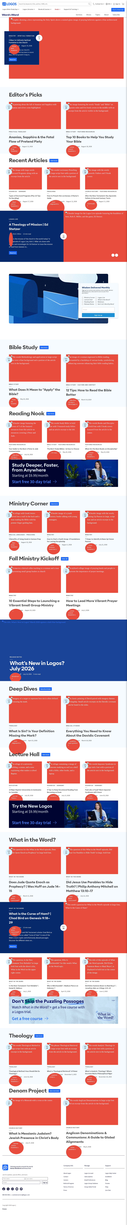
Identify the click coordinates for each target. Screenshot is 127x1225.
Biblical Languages (17, 535)
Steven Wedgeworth (57, 201)
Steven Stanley (94, 452)
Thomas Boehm (18, 1143)
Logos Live (13, 219)
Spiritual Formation (26, 36)
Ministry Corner (89, 297)
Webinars (101, 302)
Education (13, 785)
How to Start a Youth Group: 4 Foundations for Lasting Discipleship (63, 540)
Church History (91, 191)
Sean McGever (55, 545)
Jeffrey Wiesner (18, 610)
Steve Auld (16, 46)
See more (54, 161)
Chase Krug (16, 146)
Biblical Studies (73, 726)
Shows (88, 15)
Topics (97, 15)
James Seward (74, 146)
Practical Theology (17, 132)
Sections (79, 15)
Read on (13, 60)
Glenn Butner (17, 1077)
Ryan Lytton (17, 201)
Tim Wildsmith (56, 452)
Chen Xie (15, 399)
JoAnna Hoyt (55, 795)
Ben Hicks (16, 542)
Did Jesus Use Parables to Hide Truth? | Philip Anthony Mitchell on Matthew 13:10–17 (92, 887)
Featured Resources (86, 132)
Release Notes (89, 304)
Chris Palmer (93, 795)
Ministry (12, 36)
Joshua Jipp (93, 201)
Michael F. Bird (74, 400)
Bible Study (71, 132)
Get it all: (106, 304)
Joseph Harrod (18, 795)
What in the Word (16, 877)
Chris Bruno (93, 545)
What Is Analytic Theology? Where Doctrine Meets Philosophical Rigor (98, 1072)
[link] (123, 15)
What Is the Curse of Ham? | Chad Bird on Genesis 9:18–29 (30, 918)
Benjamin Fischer (76, 1147)
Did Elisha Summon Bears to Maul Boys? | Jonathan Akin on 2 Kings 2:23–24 (100, 987)
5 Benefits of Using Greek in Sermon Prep (25, 539)
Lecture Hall (88, 299)
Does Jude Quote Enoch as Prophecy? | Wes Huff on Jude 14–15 (34, 887)
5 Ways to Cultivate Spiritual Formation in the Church (20, 41)
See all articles (45, 689)
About (106, 15)
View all (64, 559)
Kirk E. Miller (17, 234)
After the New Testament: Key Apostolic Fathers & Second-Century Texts (100, 197)
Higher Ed (13, 191)
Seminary (22, 191)
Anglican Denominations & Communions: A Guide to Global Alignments (90, 1137)
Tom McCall (93, 1077)
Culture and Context (87, 385)
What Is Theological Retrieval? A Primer (62, 1071)
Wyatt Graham (75, 740)
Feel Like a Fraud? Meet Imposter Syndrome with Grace (98, 791)
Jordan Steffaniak (57, 1074)
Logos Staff (17, 674)
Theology (13, 726)
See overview (54, 1091)
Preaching (51, 191)
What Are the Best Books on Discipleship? (101, 449)
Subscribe (116, 15)
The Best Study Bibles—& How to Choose (63, 449)
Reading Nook (89, 302)
